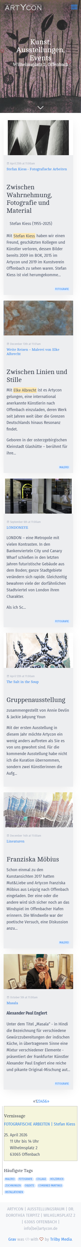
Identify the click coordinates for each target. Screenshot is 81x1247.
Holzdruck (56, 1179)
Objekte (29, 1185)
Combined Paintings (50, 1185)
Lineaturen (16, 841)
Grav (12, 1239)
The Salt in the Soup (23, 682)
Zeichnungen (13, 1185)
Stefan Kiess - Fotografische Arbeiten (37, 169)
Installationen (14, 1192)
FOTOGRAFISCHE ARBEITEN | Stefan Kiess (39, 1124)
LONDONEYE (17, 528)
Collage (41, 1179)
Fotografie (62, 289)
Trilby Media (61, 1239)
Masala (12, 1003)
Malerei (64, 467)
